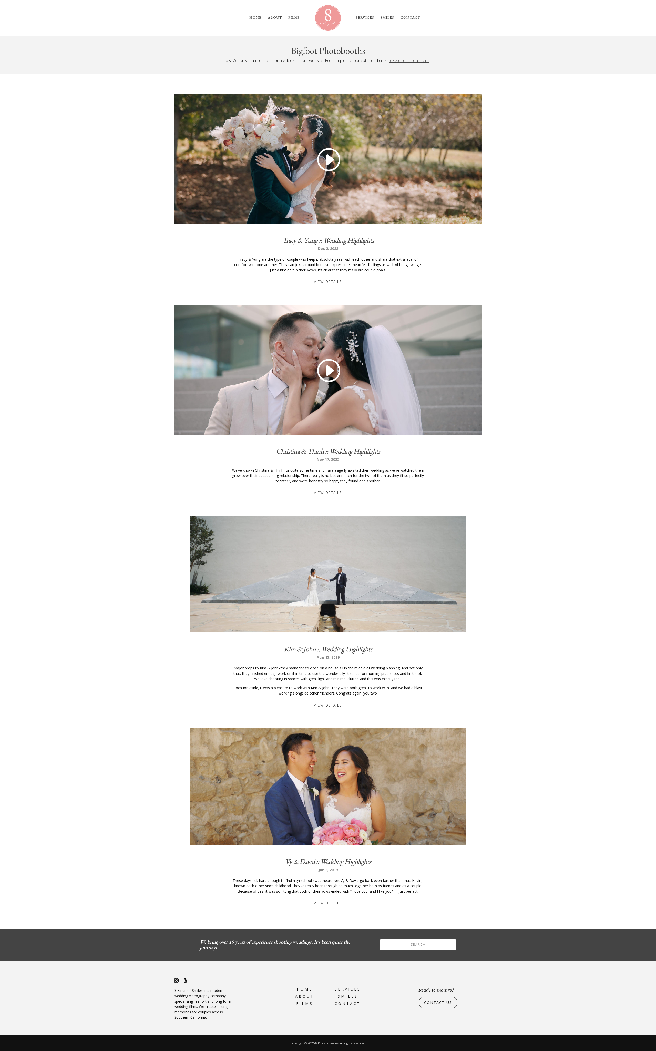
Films (294, 18)
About (275, 18)
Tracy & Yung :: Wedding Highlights (328, 240)
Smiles (387, 18)
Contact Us (438, 1002)
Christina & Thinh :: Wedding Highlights (328, 451)
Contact (410, 18)
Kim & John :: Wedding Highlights (328, 649)
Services (365, 18)
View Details (328, 281)
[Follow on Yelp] (185, 980)
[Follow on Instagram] (176, 980)
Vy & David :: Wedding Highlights (328, 861)
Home (255, 18)
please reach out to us (408, 60)
